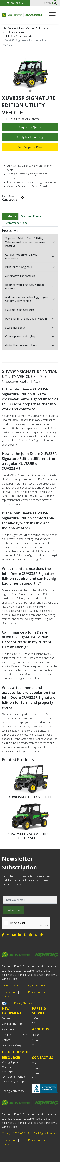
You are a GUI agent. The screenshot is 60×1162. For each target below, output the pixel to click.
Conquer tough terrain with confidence (21, 256)
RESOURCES (11, 1057)
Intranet (42, 992)
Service (36, 1022)
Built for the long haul (18, 267)
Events (5, 1086)
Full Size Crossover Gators (21, 36)
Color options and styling (20, 336)
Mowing (6, 1018)
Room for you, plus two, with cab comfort (24, 286)
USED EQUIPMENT (16, 1052)
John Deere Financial (13, 1076)
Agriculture (8, 1029)
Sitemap (6, 996)
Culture (36, 1040)
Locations (15, 2)
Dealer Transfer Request (41, 1075)
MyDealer (7, 1072)
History (36, 1034)
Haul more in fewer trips (20, 310)
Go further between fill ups (21, 345)
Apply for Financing (30, 137)
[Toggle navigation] (52, 15)
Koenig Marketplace (13, 1091)
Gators (6, 1040)
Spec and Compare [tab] (32, 216)
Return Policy (27, 992)
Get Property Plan (30, 147)
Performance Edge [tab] (16, 223)
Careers (36, 1045)
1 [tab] (30, 91)
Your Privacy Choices (20, 1003)
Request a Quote (30, 127)
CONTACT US (42, 1058)
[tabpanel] (30, 73)
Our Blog (7, 1067)
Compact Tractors (12, 1024)
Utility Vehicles (14, 32)
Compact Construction (15, 1034)
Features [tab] (10, 216)
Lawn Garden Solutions (33, 28)
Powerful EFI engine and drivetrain (26, 318)
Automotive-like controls (20, 276)
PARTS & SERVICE (39, 1010)
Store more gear (15, 327)
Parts (35, 1017)
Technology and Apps (14, 1081)
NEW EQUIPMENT (12, 1010)
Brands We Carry (11, 1045)
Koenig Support (11, 1062)
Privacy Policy (9, 992)
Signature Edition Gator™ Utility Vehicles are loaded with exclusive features (25, 242)
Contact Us (38, 1063)
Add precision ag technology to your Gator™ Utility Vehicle (27, 299)
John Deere (9, 28)
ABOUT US (40, 1029)
